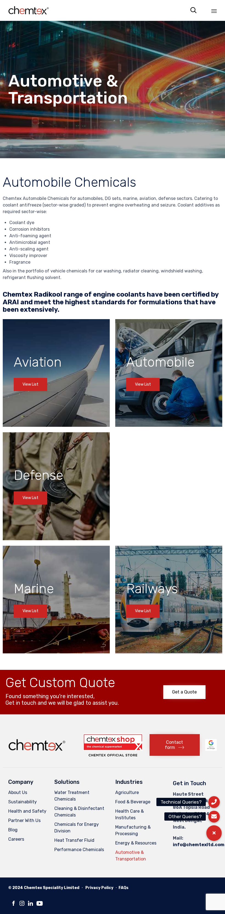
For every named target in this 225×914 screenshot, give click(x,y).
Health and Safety (27, 811)
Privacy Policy (99, 887)
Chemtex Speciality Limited (51, 887)
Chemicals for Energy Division (76, 828)
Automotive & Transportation (130, 856)
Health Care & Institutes (129, 814)
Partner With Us (24, 820)
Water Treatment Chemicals (71, 796)
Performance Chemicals (79, 849)
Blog (13, 829)
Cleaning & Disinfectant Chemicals (79, 812)
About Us (17, 792)
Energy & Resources (135, 843)
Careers (16, 839)
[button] (30, 384)
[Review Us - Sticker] (211, 749)
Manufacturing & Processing (133, 830)
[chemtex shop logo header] (113, 754)
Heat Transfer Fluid (74, 840)
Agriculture (127, 792)
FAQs (123, 887)
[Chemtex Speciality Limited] (29, 10)
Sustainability (22, 801)
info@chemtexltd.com (198, 844)
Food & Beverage (132, 801)
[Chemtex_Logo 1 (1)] (37, 752)
